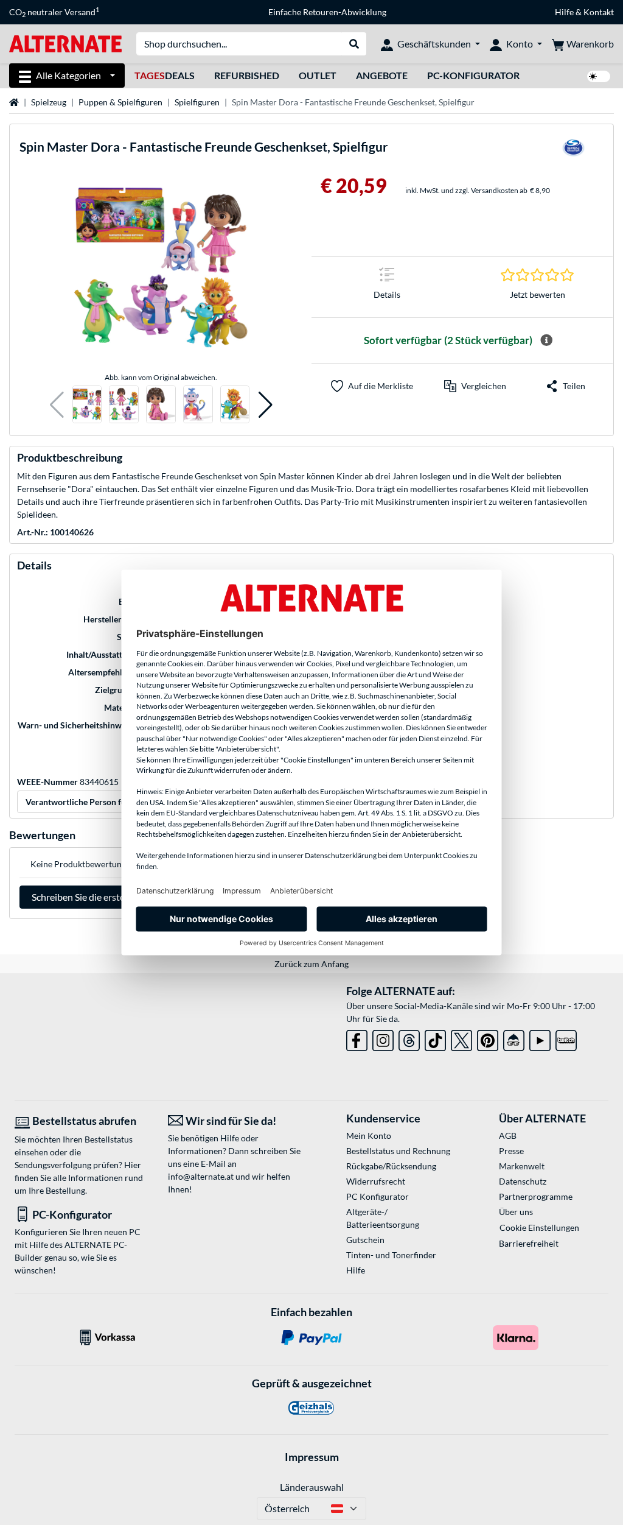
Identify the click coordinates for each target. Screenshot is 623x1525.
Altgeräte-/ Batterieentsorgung (382, 1218)
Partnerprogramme (536, 1196)
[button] (57, 405)
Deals (164, 75)
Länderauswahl (312, 1487)
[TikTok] (435, 1038)
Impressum (312, 1456)
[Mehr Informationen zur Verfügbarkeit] (546, 340)
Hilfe (564, 12)
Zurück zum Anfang (311, 964)
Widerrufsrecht (375, 1181)
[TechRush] (513, 1038)
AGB (508, 1135)
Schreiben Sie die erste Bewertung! (104, 897)
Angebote (382, 75)
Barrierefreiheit (529, 1243)
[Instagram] (383, 1038)
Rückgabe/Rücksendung (391, 1166)
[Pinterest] (487, 1038)
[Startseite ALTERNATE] (65, 43)
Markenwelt (522, 1166)
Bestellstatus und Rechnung (398, 1151)
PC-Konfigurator (473, 75)
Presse (511, 1151)
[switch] (598, 76)
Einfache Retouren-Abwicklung (327, 12)
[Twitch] (566, 1038)
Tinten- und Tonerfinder (391, 1255)
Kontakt (598, 12)
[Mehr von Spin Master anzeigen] (573, 151)
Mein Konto (368, 1135)
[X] (461, 1038)
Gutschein (365, 1239)
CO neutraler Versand (54, 12)
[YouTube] (540, 1038)
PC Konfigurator (377, 1196)
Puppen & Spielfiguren (120, 102)
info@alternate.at (201, 1176)
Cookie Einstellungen (539, 1227)
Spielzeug (48, 102)
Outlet (317, 75)
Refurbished (246, 75)
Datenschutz (522, 1181)
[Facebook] (356, 1038)
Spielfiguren (197, 102)
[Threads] (409, 1038)
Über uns (516, 1211)
